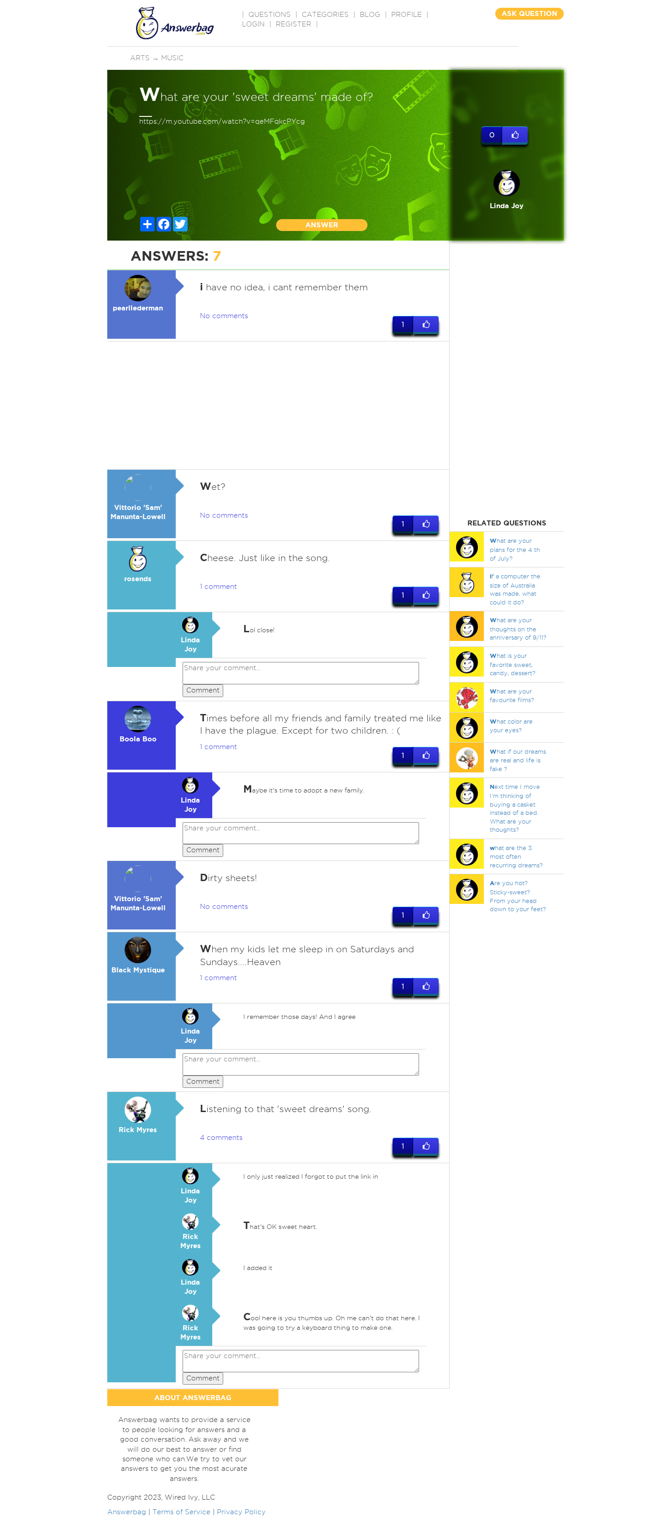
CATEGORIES (325, 14)
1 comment (218, 586)
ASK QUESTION (529, 13)
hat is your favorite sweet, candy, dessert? (512, 664)
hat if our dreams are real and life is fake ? (518, 760)
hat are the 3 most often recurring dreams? (516, 856)
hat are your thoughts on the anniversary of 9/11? (518, 628)
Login (253, 24)
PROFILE (406, 14)
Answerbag (126, 1512)
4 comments (221, 1137)
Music (172, 58)
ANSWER (321, 225)
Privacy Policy (241, 1512)
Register (293, 24)
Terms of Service (181, 1512)
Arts (140, 58)
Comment (203, 690)
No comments (224, 316)
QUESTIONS (269, 14)
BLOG (370, 14)
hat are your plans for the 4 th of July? (515, 549)
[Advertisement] (278, 405)
